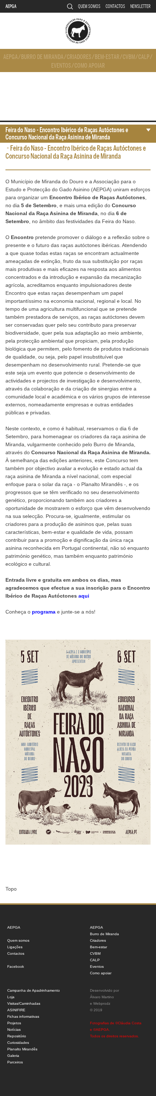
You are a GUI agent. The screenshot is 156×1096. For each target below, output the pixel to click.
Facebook (15, 967)
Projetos (14, 1023)
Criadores (79, 57)
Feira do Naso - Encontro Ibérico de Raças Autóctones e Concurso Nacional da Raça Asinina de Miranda (66, 133)
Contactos (115, 6)
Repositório (16, 1036)
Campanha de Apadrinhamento (33, 990)
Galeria (13, 1056)
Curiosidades (18, 1043)
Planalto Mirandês (22, 1049)
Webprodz (101, 1003)
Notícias (14, 1030)
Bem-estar (107, 57)
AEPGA (10, 6)
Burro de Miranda (42, 57)
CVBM (129, 57)
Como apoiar (89, 65)
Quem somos (89, 6)
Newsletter (140, 6)
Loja (11, 997)
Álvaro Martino (102, 997)
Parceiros (15, 1062)
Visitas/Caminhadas (23, 1003)
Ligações (14, 947)
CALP (143, 57)
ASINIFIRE (16, 1010)
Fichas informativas (23, 1016)
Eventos (61, 65)
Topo (11, 889)
